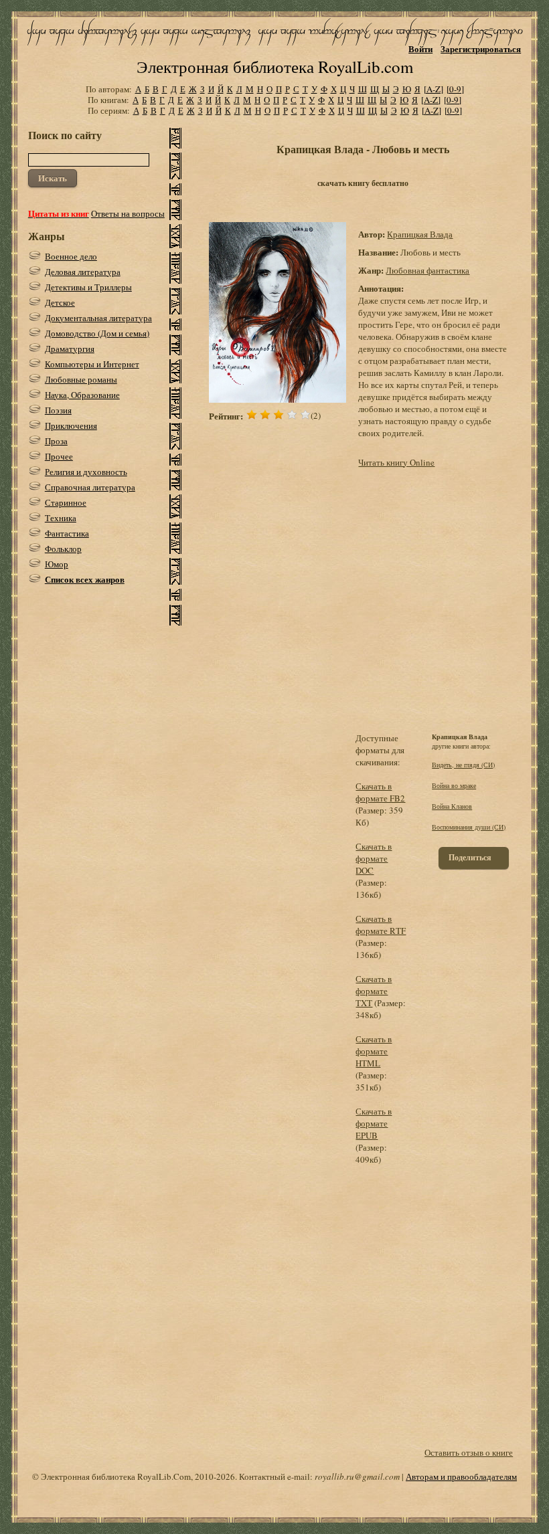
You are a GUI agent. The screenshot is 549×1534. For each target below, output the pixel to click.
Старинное (65, 502)
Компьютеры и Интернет (92, 364)
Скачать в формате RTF (381, 925)
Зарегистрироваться (481, 48)
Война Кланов (452, 806)
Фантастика (67, 533)
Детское (60, 302)
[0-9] (455, 89)
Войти (420, 48)
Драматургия (69, 349)
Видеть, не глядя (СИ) (463, 764)
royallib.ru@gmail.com (357, 1476)
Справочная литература (90, 487)
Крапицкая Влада (420, 234)
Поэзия (58, 410)
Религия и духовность (86, 472)
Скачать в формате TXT (374, 991)
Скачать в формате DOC (374, 858)
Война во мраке (454, 785)
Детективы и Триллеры (88, 287)
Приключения (71, 425)
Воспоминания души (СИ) (468, 827)
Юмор (56, 564)
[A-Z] (433, 89)
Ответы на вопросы (128, 213)
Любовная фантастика (427, 270)
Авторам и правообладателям (461, 1476)
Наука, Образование (82, 395)
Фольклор (63, 549)
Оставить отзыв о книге (468, 1452)
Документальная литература (98, 318)
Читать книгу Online (396, 462)
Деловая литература (83, 272)
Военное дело (71, 256)
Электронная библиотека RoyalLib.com (275, 67)
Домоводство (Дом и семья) (97, 333)
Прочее (59, 456)
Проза (56, 441)
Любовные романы (81, 379)
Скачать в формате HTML (374, 1051)
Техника (60, 518)
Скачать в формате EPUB (374, 1123)
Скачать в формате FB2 (380, 792)
